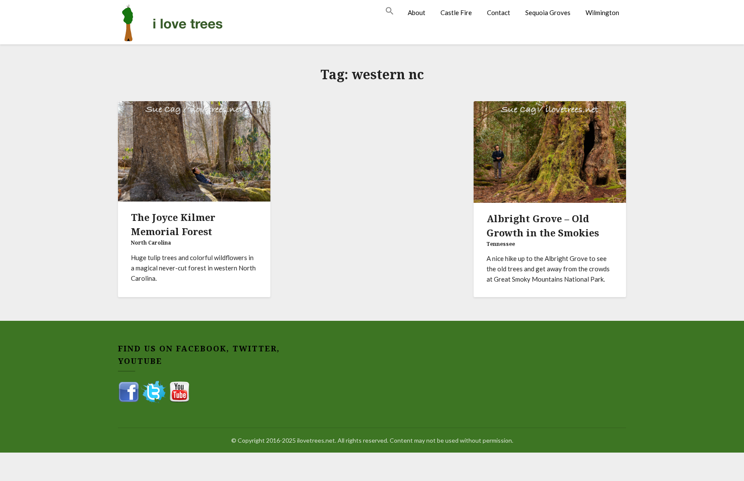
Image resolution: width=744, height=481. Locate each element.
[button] (393, 11)
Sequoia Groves (547, 12)
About (416, 12)
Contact (498, 12)
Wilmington (602, 12)
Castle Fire (456, 12)
